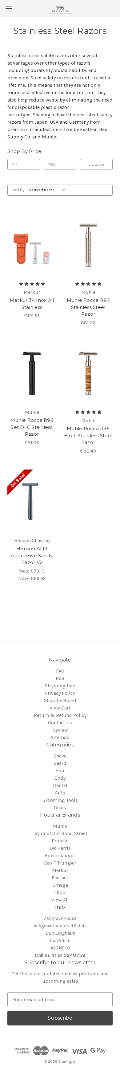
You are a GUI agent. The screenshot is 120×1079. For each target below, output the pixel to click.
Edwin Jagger (60, 855)
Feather (60, 878)
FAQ (60, 671)
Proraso (60, 841)
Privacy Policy (60, 693)
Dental (60, 785)
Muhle (60, 826)
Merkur (60, 870)
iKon (60, 892)
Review (60, 730)
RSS (60, 678)
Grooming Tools (60, 800)
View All (60, 900)
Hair (60, 770)
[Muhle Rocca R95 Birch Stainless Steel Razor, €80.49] (88, 373)
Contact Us (60, 722)
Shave (60, 756)
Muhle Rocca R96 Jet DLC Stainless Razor (31, 427)
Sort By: (18, 190)
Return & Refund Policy (60, 715)
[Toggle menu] (8, 8)
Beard (60, 763)
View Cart (60, 708)
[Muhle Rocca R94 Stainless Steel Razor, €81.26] (88, 245)
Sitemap (60, 737)
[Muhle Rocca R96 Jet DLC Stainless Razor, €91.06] (31, 373)
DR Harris (60, 848)
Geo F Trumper (60, 863)
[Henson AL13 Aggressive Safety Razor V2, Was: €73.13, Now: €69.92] (31, 501)
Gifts (60, 793)
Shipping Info (60, 686)
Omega (60, 885)
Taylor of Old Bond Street (60, 833)
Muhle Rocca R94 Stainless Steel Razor (88, 307)
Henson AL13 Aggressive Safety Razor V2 (32, 555)
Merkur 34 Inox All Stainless (32, 303)
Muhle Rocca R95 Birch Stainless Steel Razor (88, 435)
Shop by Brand (60, 700)
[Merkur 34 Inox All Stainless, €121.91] (31, 245)
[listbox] (47, 190)
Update (96, 164)
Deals (60, 807)
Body (60, 778)
